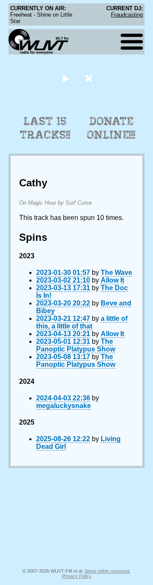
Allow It (112, 280)
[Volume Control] (89, 78)
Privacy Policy (76, 576)
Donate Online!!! (111, 128)
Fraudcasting (127, 14)
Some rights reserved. (107, 571)
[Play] (65, 78)
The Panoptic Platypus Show (75, 345)
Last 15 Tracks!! (45, 128)
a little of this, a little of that (82, 322)
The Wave (116, 272)
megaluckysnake (63, 405)
